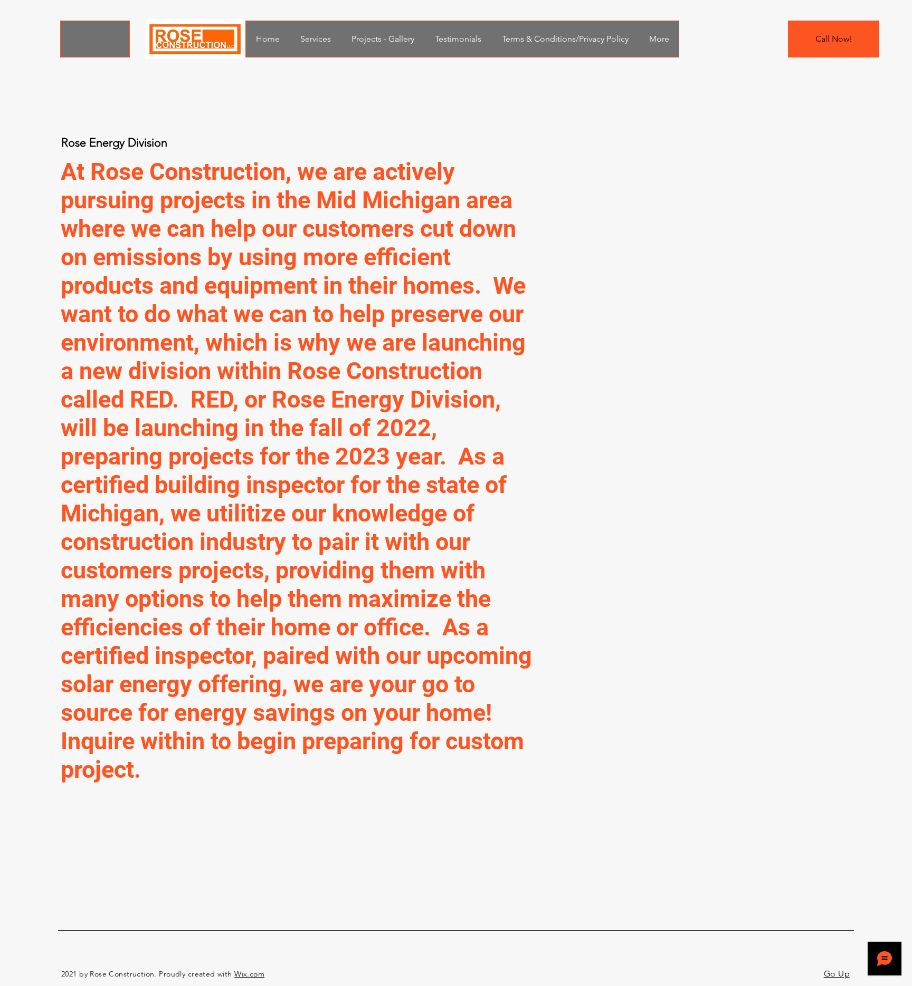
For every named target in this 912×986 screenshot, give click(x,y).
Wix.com (249, 974)
